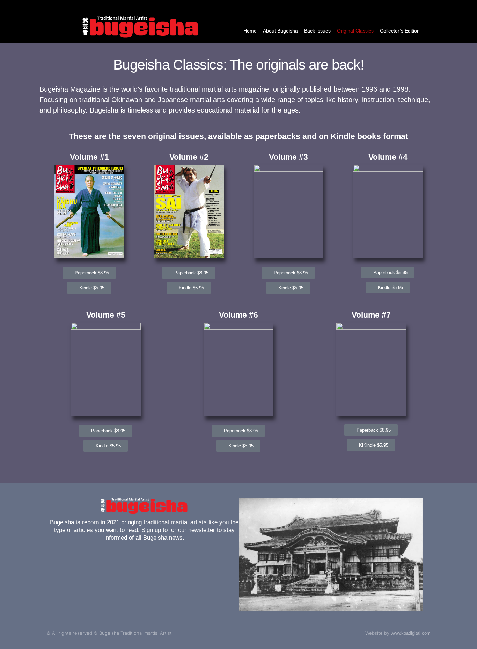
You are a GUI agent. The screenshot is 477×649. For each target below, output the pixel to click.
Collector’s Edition (400, 31)
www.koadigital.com (411, 633)
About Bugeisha (280, 31)
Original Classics (355, 31)
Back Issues (317, 31)
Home (250, 31)
